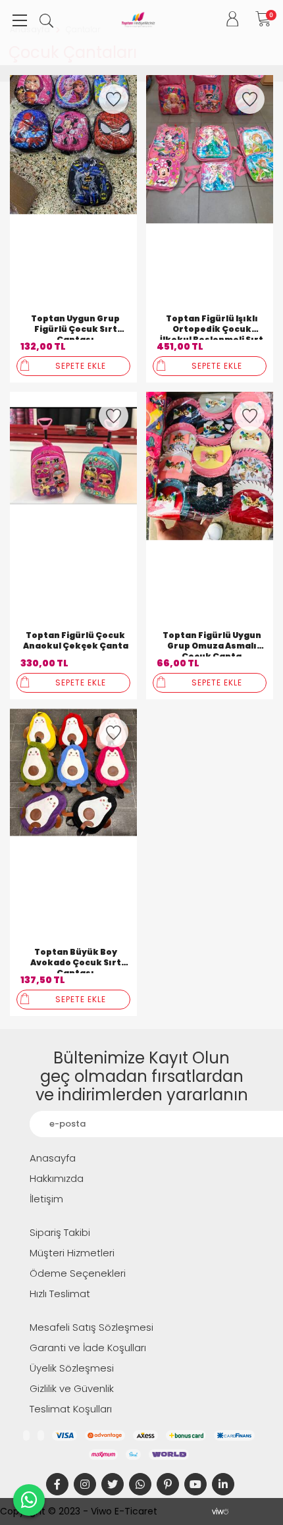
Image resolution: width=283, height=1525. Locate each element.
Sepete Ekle (80, 365)
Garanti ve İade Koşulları (88, 1347)
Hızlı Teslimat (60, 1293)
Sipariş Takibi (60, 1232)
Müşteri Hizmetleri (72, 1253)
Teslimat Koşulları (71, 1409)
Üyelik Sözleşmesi (72, 1368)
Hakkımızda (57, 1178)
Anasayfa (53, 1158)
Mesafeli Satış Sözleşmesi (91, 1327)
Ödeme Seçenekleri (78, 1273)
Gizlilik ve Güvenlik (72, 1388)
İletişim (46, 1199)
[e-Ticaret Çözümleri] (220, 1511)
